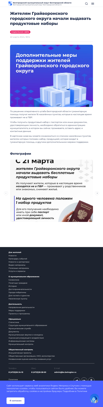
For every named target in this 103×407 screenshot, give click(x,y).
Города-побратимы (17, 292)
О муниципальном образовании (24, 277)
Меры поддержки (17, 310)
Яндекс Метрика (59, 386)
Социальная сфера (20, 32)
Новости (13, 255)
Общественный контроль (21, 350)
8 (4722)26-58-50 (38, 372)
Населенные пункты (18, 299)
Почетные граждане (18, 283)
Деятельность (15, 304)
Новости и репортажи (19, 262)
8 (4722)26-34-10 (16, 372)
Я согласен (15, 400)
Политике (82, 391)
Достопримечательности (20, 289)
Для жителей (15, 252)
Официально (15, 319)
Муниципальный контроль (21, 344)
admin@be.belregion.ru (65, 372)
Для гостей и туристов (19, 295)
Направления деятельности (22, 307)
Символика (14, 280)
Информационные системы (21, 341)
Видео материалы (17, 265)
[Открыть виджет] (94, 398)
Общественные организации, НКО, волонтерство (32, 356)
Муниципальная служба (20, 328)
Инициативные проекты (20, 353)
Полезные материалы (19, 268)
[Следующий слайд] (97, 193)
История (13, 286)
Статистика (14, 322)
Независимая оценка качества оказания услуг (30, 359)
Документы (14, 331)
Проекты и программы (19, 314)
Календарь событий (18, 259)
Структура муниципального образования (28, 325)
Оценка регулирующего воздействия (26, 338)
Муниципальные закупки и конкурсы (26, 335)
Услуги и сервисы (17, 271)
